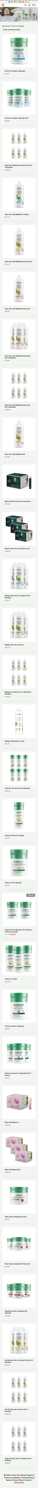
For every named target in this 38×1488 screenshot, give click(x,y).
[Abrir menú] (29, 5)
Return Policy (11, 1480)
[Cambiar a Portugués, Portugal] (20, 2)
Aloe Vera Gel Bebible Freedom (17, 214)
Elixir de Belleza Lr (12, 1122)
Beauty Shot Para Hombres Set (17, 548)
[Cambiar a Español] (26, 2)
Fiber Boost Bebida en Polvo (16, 1217)
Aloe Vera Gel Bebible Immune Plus (18, 261)
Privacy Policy (28, 1478)
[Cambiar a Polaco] (28, 2)
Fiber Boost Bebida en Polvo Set (17, 1264)
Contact (27, 1480)
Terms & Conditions (12, 1478)
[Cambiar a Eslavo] (23, 2)
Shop (21, 1480)
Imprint (30, 1475)
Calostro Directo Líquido (14, 835)
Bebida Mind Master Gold (14, 741)
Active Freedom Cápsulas (15, 71)
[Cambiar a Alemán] (15, 2)
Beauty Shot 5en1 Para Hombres (18, 501)
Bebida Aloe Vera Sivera (14, 645)
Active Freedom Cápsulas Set (16, 118)
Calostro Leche (11, 979)
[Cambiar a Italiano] (18, 2)
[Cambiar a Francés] (12, 2)
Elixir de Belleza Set (12, 1170)
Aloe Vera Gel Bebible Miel (15, 454)
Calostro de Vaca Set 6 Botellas (17, 788)
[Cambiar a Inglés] (9, 2)
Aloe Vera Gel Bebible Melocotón (17, 309)
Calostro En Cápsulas (13, 883)
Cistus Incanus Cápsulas (14, 1026)
